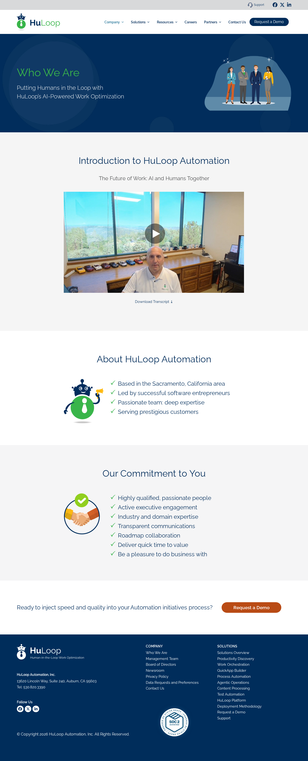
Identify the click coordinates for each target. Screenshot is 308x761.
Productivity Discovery (235, 659)
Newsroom (155, 670)
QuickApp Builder (231, 670)
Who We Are (156, 653)
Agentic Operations (233, 682)
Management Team (162, 659)
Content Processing (233, 688)
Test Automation (230, 694)
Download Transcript (152, 302)
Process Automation (234, 676)
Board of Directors (161, 664)
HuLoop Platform (231, 700)
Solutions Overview (233, 653)
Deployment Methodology (239, 706)
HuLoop (56, 734)
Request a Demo (269, 21)
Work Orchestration (233, 664)
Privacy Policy (157, 676)
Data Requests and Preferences (172, 682)
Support (259, 4)
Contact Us (155, 688)
